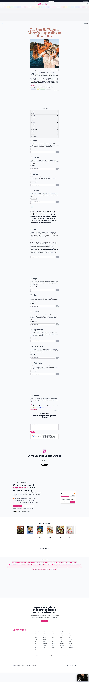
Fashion (53, 635)
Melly (32, 70)
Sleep (53, 645)
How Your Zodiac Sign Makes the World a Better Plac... (44, 569)
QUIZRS (58, 410)
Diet (35, 635)
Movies (61, 641)
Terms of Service (37, 659)
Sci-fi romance (48, 88)
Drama (38, 88)
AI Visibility (50, 655)
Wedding (61, 647)
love (2, 23)
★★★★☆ (86, 23)
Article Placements (66, 655)
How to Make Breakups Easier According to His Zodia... (21, 564)
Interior (53, 639)
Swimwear (70, 645)
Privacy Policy (65, 657)
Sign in (33, 508)
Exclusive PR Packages (52, 657)
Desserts (70, 633)
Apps (44, 631)
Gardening (53, 637)
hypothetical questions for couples (40, 215)
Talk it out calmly (33, 407)
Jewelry (61, 639)
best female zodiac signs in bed (19, 562)
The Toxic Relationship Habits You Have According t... (69, 567)
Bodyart (36, 633)
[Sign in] (87, 4)
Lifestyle (70, 639)
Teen (35, 647)
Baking (61, 631)
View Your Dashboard (29, 506)
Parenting (53, 643)
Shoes (36, 645)
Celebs (53, 633)
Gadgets (44, 637)
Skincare (44, 645)
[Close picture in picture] (77, 675)
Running (70, 643)
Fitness (61, 635)
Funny (36, 637)
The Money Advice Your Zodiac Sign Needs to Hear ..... (45, 567)
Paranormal (45, 643)
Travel (44, 647)
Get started (72, 501)
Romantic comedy (33, 88)
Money (53, 641)
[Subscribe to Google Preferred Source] (36, 436)
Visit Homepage (44, 620)
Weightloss (71, 647)
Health (36, 639)
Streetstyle (62, 645)
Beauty (70, 631)
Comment (33, 431)
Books (44, 633)
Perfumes (62, 643)
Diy (43, 635)
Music (70, 641)
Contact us (36, 655)
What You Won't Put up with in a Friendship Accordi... (40, 562)
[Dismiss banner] (57, 435)
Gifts (61, 637)
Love (35, 641)
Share (57, 70)
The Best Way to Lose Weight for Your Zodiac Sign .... (68, 564)
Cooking (61, 633)
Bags (52, 631)
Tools (35, 649)
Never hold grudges (34, 409)
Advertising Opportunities (39, 657)
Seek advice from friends (48, 407)
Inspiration (45, 639)
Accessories (37, 631)
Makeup (44, 641)
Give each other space (40, 407)
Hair (69, 637)
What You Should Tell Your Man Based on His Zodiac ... (20, 567)
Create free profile (17, 506)
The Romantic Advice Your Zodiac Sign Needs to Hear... (65, 562)
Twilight (53, 647)
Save (52, 70)
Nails (35, 643)
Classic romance (42, 88)
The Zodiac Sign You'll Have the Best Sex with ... (45, 564)
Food (70, 635)
